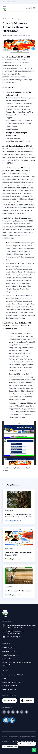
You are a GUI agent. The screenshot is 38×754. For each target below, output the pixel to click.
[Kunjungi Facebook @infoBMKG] (8, 712)
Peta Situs (5, 741)
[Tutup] (35, 744)
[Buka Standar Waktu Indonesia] (35, 2)
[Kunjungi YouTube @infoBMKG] (4, 712)
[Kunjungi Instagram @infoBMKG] (17, 712)
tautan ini (10, 468)
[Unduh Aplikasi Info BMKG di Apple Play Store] (28, 700)
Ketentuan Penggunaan (17, 741)
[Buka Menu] (34, 8)
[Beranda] (4, 8)
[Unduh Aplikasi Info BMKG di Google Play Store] (10, 700)
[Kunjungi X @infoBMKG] (13, 712)
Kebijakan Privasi (30, 741)
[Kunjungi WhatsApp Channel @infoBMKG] (26, 712)
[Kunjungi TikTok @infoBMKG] (22, 712)
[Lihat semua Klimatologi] (34, 485)
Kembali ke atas (11, 746)
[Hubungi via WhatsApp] (34, 750)
